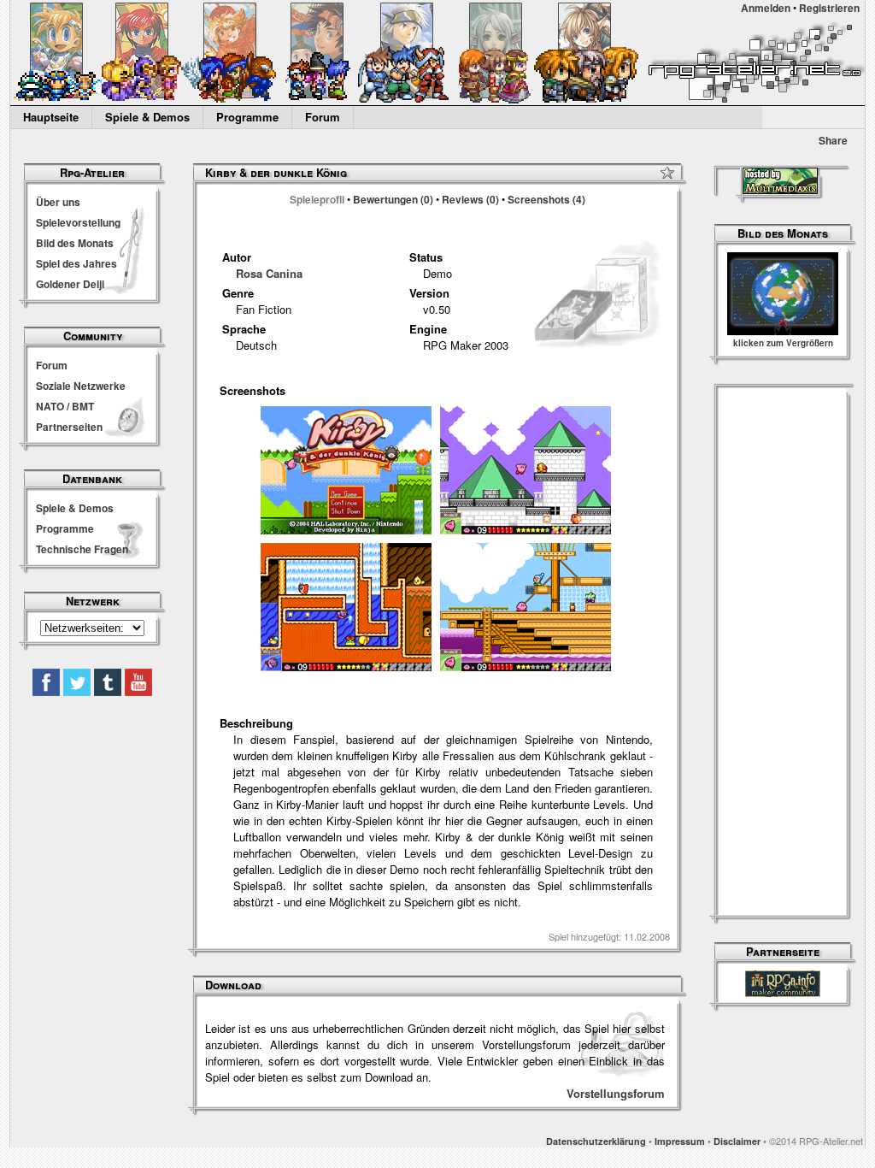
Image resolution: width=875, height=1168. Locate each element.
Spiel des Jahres (76, 263)
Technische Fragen (82, 549)
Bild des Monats (75, 243)
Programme (247, 117)
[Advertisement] (782, 653)
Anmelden (765, 7)
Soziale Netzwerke (81, 385)
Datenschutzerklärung (596, 1141)
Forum (322, 117)
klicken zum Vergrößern (783, 343)
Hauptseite (51, 117)
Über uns (58, 201)
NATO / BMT (65, 406)
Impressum (680, 1141)
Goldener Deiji (70, 284)
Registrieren (829, 7)
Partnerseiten (69, 426)
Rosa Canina (269, 273)
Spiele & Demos (147, 117)
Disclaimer (737, 1141)
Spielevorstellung (78, 222)
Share (833, 140)
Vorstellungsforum (616, 1093)
